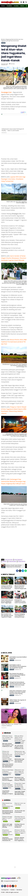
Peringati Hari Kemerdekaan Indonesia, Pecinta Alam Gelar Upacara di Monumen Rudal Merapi (17, 684)
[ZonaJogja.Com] (10, 2)
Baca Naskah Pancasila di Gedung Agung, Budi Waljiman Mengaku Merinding (17, 675)
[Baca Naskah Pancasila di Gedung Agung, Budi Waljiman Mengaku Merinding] (4, 675)
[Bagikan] (25, 64)
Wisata (4, 583)
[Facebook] (17, 571)
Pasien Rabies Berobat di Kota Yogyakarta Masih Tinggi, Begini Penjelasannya (7, 601)
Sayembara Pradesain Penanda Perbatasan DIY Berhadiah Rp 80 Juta (7, 839)
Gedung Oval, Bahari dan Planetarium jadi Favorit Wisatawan (6, 587)
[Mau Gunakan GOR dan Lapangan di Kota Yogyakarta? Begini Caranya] (7, 609)
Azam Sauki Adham (4, 63)
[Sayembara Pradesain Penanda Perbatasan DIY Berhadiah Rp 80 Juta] (7, 832)
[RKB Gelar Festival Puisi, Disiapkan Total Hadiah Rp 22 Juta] (7, 738)
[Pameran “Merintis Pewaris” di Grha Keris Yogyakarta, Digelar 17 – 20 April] (20, 832)
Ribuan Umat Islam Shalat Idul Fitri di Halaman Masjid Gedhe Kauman (21, 587)
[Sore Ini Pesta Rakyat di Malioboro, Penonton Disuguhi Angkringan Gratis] (7, 772)
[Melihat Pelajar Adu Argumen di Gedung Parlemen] (4, 701)
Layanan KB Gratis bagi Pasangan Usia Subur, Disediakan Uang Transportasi (13, 179)
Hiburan (5, 741)
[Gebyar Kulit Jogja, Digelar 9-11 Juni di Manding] (7, 819)
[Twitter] (20, 571)
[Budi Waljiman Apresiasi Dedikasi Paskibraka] (4, 658)
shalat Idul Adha (12, 561)
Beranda (3, 39)
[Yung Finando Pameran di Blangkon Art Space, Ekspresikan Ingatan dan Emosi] (7, 786)
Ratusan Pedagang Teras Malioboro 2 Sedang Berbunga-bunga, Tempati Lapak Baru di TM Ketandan (20, 615)
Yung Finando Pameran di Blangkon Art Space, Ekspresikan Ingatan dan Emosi (7, 792)
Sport (3, 611)
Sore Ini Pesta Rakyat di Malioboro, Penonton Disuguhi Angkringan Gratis (7, 779)
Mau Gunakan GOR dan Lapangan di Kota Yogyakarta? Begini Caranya (7, 615)
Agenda (5, 808)
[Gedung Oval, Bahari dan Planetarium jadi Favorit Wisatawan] (7, 580)
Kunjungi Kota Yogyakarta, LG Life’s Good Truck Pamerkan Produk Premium (20, 601)
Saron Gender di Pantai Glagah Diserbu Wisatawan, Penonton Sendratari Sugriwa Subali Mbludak (13, 258)
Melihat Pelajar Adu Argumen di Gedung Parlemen (17, 700)
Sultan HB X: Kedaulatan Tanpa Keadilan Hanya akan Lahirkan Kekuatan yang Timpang (17, 692)
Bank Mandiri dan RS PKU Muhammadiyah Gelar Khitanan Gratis (7, 812)
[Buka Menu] (23, 2)
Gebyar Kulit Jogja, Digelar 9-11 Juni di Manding (7, 826)
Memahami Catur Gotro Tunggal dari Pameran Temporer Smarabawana (20, 779)
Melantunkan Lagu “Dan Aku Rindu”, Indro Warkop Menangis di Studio (19, 760)
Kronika (3, 43)
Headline (4, 597)
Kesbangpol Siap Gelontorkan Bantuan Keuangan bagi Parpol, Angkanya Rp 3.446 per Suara (13, 481)
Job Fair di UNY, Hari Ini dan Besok (20, 811)
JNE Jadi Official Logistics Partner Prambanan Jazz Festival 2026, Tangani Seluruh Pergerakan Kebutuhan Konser (19, 747)
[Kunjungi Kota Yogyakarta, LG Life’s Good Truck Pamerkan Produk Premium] (21, 595)
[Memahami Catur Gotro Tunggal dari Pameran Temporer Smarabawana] (20, 772)
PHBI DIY (5, 561)
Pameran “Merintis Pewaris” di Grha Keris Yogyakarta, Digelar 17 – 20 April (20, 839)
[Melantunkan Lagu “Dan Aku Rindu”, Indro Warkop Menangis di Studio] (20, 754)
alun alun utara (9, 559)
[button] (21, 2)
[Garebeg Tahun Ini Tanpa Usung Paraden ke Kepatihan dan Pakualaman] (20, 819)
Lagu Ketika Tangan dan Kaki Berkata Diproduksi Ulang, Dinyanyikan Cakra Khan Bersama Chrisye (20, 793)
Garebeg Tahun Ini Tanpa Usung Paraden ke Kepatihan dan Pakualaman (19, 826)
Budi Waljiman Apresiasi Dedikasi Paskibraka (18, 657)
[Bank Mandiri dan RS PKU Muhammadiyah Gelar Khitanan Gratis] (7, 805)
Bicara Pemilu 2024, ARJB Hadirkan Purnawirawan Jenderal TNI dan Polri (14, 342)
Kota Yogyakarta (18, 559)
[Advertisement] (14, 23)
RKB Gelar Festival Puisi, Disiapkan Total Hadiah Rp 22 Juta (7, 745)
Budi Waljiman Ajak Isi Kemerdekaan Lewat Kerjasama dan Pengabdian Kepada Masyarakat (17, 667)
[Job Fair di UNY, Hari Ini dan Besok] (20, 805)
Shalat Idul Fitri (22, 561)
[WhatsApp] (25, 571)
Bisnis (17, 597)
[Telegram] (23, 571)
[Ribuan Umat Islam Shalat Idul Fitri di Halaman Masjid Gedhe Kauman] (21, 580)
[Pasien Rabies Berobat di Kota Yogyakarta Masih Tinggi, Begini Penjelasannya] (7, 595)
